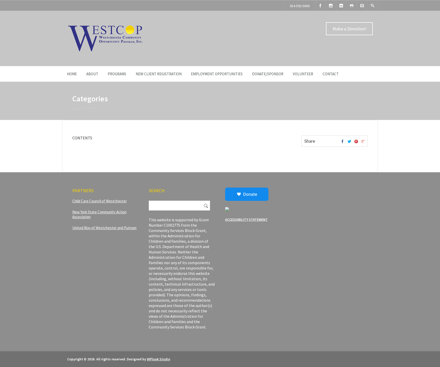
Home (72, 73)
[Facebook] (320, 5)
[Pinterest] (356, 141)
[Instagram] (331, 5)
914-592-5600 (300, 6)
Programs (117, 73)
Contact (331, 73)
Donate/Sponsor (267, 73)
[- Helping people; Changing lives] (105, 53)
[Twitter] (349, 141)
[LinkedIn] (341, 5)
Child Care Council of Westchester (99, 201)
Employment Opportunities (217, 73)
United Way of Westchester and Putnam (104, 227)
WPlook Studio (158, 359)
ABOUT (92, 73)
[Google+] (363, 141)
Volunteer (303, 73)
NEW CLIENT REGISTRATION (159, 73)
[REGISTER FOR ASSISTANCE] (352, 5)
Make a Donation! (349, 29)
